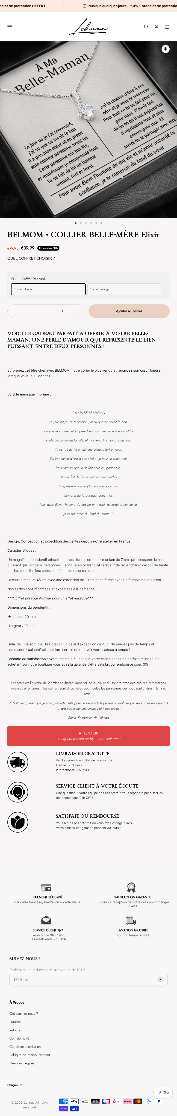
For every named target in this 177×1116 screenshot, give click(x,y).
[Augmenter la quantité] (70, 311)
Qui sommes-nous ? (23, 1013)
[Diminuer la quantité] (22, 311)
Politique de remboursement (29, 1054)
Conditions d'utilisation (25, 1046)
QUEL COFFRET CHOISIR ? (31, 258)
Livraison (15, 1021)
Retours (14, 1030)
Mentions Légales (21, 1063)
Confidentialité (19, 1038)
